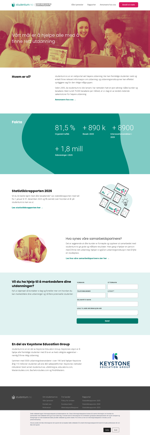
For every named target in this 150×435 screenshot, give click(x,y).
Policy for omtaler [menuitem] (67, 401)
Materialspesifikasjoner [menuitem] (69, 408)
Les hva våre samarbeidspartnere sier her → (87, 258)
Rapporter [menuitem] (91, 5)
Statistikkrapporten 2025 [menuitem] (91, 401)
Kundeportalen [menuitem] (66, 404)
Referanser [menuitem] (47, 408)
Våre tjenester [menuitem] (77, 5)
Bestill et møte (128, 5)
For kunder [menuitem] (65, 397)
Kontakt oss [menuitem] (47, 404)
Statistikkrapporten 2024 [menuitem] (91, 404)
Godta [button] (107, 430)
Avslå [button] (115, 430)
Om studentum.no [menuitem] (50, 397)
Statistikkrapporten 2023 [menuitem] (91, 408)
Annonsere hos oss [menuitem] (108, 5)
